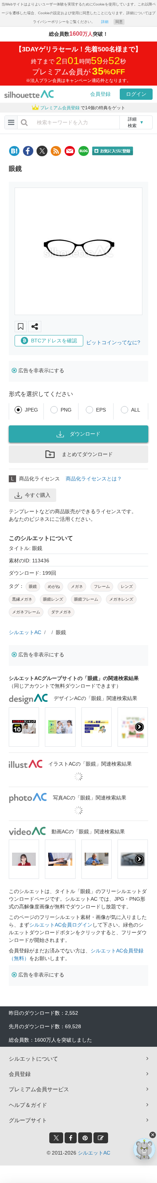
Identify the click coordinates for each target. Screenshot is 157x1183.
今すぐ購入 (37, 495)
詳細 (104, 22)
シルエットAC (25, 632)
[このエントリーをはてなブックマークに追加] (14, 151)
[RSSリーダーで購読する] (55, 151)
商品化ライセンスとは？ (94, 479)
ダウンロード (85, 434)
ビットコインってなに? (113, 342)
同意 (119, 22)
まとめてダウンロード (87, 454)
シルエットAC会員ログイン (60, 925)
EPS (101, 410)
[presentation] (17, 727)
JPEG (31, 410)
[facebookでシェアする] (28, 151)
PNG (66, 410)
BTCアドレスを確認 (54, 340)
